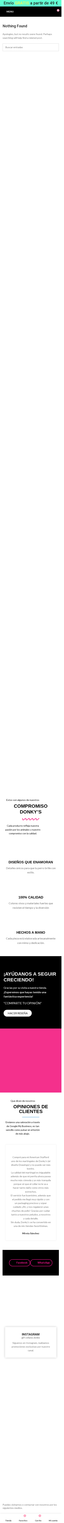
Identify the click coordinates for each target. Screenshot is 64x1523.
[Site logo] (32, 11)
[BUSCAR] (55, 47)
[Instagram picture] (12, 1292)
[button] (19, 1262)
